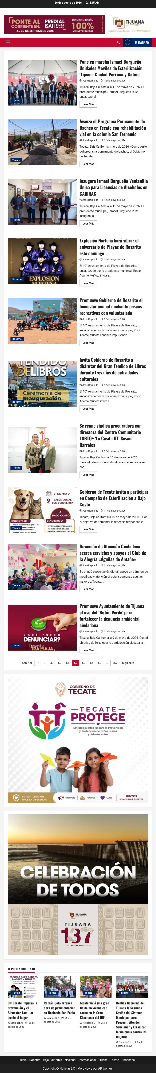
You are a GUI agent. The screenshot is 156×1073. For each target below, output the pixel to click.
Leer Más (90, 105)
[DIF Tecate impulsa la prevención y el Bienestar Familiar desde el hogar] (24, 987)
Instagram (142, 42)
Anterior (27, 662)
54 (91, 662)
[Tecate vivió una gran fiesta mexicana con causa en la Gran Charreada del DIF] (96, 987)
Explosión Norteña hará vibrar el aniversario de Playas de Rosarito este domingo (42, 261)
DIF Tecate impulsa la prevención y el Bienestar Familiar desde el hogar (22, 1010)
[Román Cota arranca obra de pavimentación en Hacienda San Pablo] (60, 987)
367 (115, 662)
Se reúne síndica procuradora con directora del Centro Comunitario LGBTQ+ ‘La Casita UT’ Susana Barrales (42, 450)
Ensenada (128, 1060)
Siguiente (128, 662)
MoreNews (84, 1068)
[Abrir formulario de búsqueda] (118, 42)
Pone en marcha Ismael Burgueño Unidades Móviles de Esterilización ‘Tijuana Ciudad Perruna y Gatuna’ (42, 83)
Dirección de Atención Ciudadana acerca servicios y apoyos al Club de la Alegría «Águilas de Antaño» (42, 567)
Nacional (70, 1060)
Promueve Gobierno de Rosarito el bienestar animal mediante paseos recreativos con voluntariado (42, 321)
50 (59, 662)
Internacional (87, 1060)
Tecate (16, 160)
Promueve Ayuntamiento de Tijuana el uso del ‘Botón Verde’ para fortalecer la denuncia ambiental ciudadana (42, 628)
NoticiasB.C (16, 1023)
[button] (8, 42)
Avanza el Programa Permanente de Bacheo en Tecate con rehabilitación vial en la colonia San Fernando (42, 142)
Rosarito (17, 279)
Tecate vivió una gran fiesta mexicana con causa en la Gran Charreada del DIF (94, 1010)
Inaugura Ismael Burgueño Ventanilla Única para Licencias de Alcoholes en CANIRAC (42, 202)
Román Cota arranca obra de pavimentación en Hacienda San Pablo (59, 1007)
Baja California (52, 1060)
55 (99, 662)
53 (83, 662)
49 (51, 662)
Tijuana (16, 100)
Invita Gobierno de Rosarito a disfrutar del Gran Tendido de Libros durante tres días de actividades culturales (42, 384)
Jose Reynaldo (90, 80)
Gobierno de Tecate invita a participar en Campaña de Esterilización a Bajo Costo (42, 510)
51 (67, 662)
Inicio (23, 1060)
